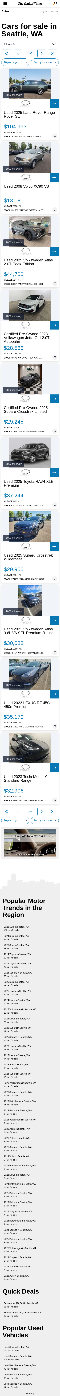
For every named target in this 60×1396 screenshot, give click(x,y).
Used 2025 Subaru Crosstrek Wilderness (28, 557)
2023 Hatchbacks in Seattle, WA (20, 1103)
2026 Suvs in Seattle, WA (16, 984)
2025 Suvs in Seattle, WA (16, 928)
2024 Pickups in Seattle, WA (18, 1112)
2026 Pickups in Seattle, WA (18, 1241)
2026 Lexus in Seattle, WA (17, 1176)
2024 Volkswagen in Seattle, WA (20, 1121)
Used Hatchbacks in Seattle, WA (20, 1367)
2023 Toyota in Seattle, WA (17, 1048)
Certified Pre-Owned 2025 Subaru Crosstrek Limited (26, 409)
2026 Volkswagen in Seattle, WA (20, 1250)
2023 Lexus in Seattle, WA (17, 1020)
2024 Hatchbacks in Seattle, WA (20, 1186)
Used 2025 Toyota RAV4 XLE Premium (28, 483)
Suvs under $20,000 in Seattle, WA (21, 1305)
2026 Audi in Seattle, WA (16, 1277)
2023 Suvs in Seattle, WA (16, 947)
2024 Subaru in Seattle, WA (17, 1075)
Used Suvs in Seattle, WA (16, 1349)
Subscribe (53, 11)
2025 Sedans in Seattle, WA (18, 1039)
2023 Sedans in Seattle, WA (18, 1094)
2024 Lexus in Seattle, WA (17, 1002)
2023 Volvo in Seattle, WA (17, 1140)
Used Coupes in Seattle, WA (18, 1385)
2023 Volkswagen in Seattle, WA (20, 1085)
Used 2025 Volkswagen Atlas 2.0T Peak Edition (28, 262)
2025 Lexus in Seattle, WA (17, 1057)
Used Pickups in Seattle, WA (18, 1376)
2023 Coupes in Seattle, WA (18, 1259)
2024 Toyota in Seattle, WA (17, 956)
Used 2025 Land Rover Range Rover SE (29, 114)
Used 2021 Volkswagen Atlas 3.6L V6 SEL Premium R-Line (28, 631)
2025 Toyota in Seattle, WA (17, 965)
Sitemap (30, 1393)
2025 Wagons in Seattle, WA (18, 1213)
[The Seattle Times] (30, 4)
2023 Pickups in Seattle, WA (18, 1204)
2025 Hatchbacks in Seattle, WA (20, 1167)
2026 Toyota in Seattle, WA (17, 993)
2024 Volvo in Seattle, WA (17, 1158)
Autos (5, 11)
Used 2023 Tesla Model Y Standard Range (25, 778)
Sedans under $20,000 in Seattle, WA (22, 1314)
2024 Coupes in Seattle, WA (18, 1231)
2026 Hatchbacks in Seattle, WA (20, 1222)
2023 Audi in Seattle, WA (16, 1066)
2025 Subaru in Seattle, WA (17, 1029)
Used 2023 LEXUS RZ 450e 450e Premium (27, 705)
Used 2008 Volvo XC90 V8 (26, 186)
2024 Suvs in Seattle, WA (16, 938)
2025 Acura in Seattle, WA (17, 1130)
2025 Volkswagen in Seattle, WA (20, 1011)
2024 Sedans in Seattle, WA (18, 974)
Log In (44, 11)
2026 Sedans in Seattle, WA (18, 1149)
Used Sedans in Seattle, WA (18, 1358)
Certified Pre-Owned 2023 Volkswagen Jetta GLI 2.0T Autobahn (27, 337)
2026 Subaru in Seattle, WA (17, 1268)
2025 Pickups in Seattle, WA (18, 1195)
